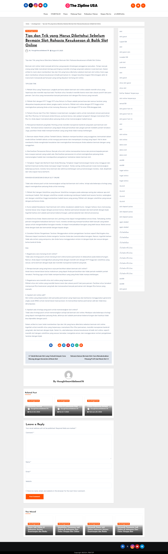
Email (28, 472)
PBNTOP (91, 553)
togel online (123, 170)
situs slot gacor (125, 83)
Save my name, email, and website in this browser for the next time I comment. (56, 491)
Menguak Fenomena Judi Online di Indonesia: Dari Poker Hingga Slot (128, 529)
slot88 (121, 160)
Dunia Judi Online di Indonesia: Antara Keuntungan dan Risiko (37, 406)
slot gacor (123, 37)
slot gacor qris (124, 52)
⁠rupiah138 (123, 42)
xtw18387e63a (119, 14)
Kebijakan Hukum (91, 14)
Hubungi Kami (76, 14)
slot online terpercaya (127, 98)
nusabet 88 (123, 57)
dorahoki (122, 67)
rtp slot (122, 186)
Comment (30, 433)
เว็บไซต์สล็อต (124, 232)
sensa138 (122, 103)
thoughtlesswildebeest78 (40, 50)
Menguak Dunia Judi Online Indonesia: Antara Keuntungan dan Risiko (97, 406)
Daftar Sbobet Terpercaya (129, 93)
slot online (123, 134)
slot (120, 31)
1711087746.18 (55, 14)
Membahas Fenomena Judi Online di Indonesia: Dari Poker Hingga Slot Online (68, 406)
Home (46, 14)
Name (28, 462)
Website (29, 481)
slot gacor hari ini (126, 109)
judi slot (122, 62)
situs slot (122, 88)
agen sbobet (124, 222)
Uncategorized (31, 31)
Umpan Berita (106, 14)
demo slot (123, 145)
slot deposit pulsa (126, 207)
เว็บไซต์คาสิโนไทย (126, 248)
